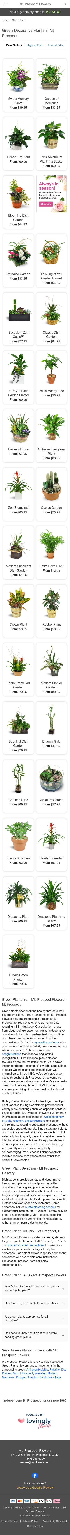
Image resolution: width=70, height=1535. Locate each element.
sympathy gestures (46, 1042)
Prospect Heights (27, 1377)
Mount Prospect (23, 1373)
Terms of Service (9, 1521)
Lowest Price (56, 45)
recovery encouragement (29, 1120)
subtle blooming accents (40, 1207)
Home (5, 20)
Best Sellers (14, 45)
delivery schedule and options (25, 1245)
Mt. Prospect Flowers (35, 3)
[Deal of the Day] (51, 199)
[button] (61, 1526)
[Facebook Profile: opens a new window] (35, 1475)
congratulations (11, 1054)
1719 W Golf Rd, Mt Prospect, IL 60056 (35, 1455)
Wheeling (40, 1373)
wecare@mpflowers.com (35, 1462)
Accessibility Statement (55, 1521)
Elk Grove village (50, 1377)
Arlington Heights (37, 1369)
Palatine (55, 1369)
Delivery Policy (35, 1526)
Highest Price (35, 45)
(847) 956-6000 (35, 1458)
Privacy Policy (30, 1521)
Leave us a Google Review (35, 1487)
